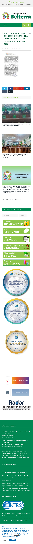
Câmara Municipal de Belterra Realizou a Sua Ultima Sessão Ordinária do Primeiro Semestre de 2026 (17, 4)
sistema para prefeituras (24, 513)
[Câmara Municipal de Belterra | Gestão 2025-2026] (16, 15)
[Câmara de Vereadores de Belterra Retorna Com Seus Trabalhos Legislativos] (16, 113)
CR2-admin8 (7, 49)
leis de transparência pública (10, 520)
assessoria (14, 516)
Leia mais (16, 535)
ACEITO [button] (12, 540)
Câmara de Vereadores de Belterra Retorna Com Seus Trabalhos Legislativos (16, 124)
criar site (13, 513)
